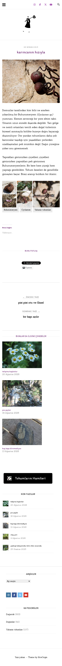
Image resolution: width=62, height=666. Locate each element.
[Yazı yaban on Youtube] (51, 4)
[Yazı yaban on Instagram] (34, 4)
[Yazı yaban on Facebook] (40, 4)
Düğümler (10, 622)
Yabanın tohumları (42, 210)
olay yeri (14, 535)
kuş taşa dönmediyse (19, 524)
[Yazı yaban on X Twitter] (45, 4)
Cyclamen (26, 210)
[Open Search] (58, 4)
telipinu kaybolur (17, 502)
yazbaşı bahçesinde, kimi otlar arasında (26, 546)
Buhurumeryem (10, 210)
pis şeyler (14, 513)
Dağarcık (10, 614)
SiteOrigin (42, 657)
